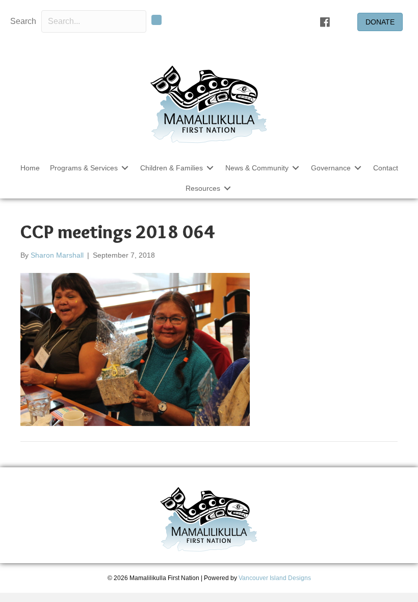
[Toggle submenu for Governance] (358, 167)
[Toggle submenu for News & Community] (296, 167)
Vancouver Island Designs (275, 578)
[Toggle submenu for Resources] (227, 188)
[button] (156, 20)
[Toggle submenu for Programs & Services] (125, 167)
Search (23, 21)
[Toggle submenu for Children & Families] (210, 167)
